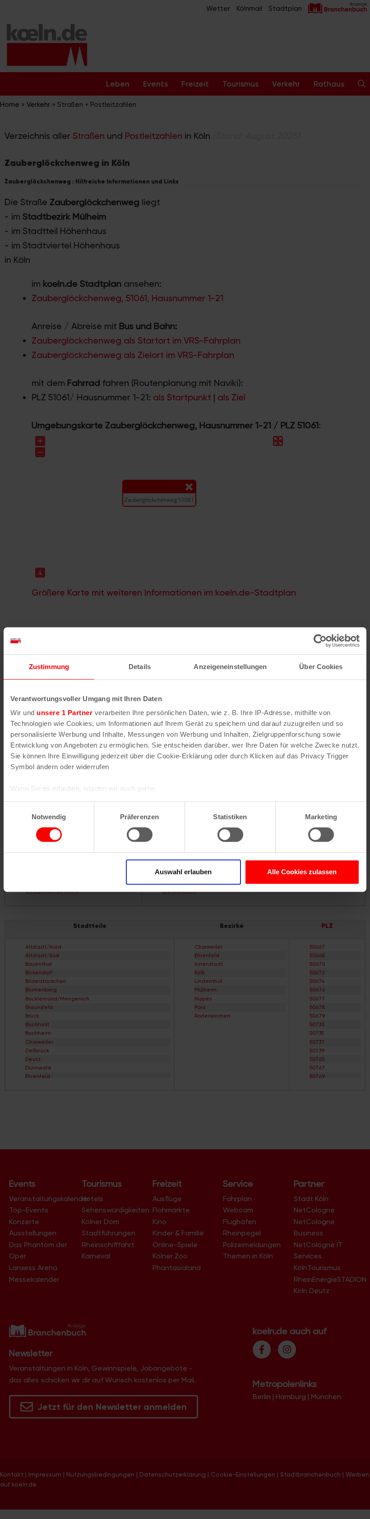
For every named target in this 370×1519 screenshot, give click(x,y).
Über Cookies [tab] (320, 666)
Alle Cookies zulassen (302, 872)
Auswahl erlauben (183, 872)
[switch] (140, 834)
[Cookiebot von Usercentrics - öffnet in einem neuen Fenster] (320, 640)
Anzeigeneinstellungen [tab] (230, 666)
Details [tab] (140, 666)
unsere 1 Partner (64, 712)
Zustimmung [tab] (49, 666)
